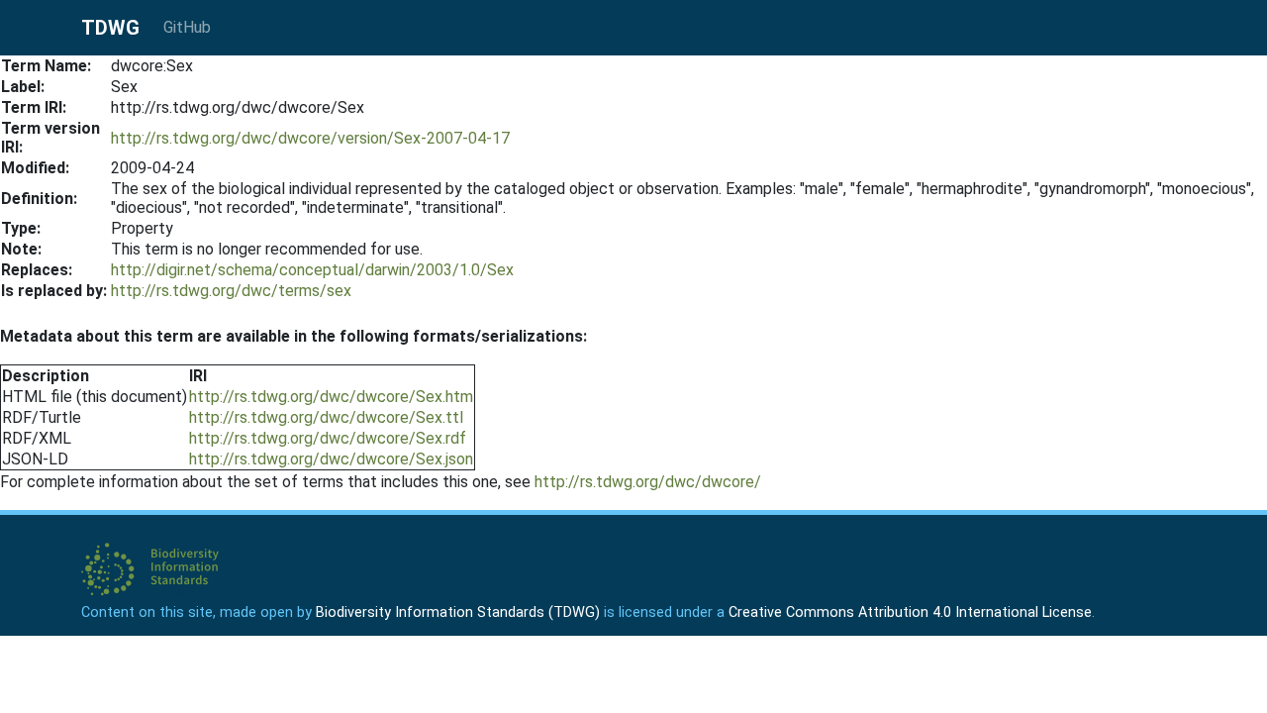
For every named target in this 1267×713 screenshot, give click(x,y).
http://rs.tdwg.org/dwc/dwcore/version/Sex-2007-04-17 (310, 138)
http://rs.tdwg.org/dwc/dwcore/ (648, 481)
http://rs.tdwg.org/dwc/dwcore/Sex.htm (331, 396)
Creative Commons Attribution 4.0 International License (910, 612)
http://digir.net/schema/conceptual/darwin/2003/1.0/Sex (312, 269)
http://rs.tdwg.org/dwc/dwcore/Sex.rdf (327, 438)
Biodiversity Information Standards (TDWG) (458, 612)
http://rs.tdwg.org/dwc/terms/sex (231, 290)
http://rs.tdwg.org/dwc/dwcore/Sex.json (331, 459)
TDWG (110, 28)
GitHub (187, 27)
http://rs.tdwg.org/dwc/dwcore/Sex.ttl (326, 417)
